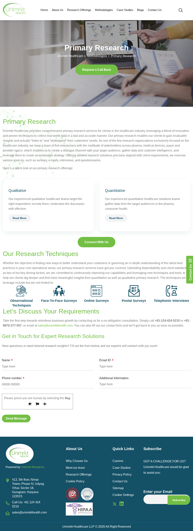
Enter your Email (157, 492)
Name (7, 360)
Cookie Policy (75, 481)
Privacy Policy (122, 474)
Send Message (16, 418)
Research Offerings (79, 10)
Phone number (13, 378)
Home (44, 10)
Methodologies (104, 10)
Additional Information (114, 378)
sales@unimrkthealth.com (55, 325)
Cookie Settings (123, 494)
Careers (118, 461)
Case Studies (125, 10)
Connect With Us (96, 242)
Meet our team (75, 467)
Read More (19, 218)
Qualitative (17, 190)
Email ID (106, 360)
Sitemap (118, 488)
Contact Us (155, 10)
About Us (57, 10)
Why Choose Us (77, 461)
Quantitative (115, 190)
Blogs (140, 10)
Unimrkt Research (32, 467)
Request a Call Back (96, 69)
